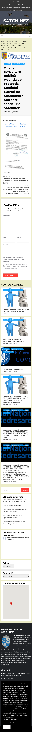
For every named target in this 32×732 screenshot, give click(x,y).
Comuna (26, 1)
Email (19, 237)
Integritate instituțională (16, 10)
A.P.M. (8, 172)
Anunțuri (7, 63)
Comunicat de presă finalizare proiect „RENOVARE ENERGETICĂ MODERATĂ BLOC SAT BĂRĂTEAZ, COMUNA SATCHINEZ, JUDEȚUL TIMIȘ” (15, 433)
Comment (6, 215)
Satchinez (16, 20)
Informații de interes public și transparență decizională (16, 7)
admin (8, 112)
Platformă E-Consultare (13, 369)
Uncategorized (8, 351)
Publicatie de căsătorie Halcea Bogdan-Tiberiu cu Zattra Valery (15, 510)
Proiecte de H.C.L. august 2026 (12, 505)
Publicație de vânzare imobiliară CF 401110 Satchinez (15, 340)
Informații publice (18, 63)
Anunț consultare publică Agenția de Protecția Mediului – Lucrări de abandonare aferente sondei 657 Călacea (16, 189)
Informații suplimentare (12, 723)
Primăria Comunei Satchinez (15, 537)
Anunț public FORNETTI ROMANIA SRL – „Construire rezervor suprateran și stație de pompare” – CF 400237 (15, 399)
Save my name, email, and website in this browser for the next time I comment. (14, 259)
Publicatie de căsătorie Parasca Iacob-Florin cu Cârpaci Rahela (14, 523)
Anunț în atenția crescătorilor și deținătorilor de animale (16, 311)
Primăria (11, 4)
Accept (7, 727)
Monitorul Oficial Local (16, 1)
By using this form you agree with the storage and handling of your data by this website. (15, 267)
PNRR (26, 410)
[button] (11, 603)
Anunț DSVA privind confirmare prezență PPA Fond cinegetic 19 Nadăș (15, 180)
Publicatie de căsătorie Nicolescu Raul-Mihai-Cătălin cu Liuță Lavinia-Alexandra (15, 500)
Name (5, 237)
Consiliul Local (19, 4)
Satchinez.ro (6, 1)
